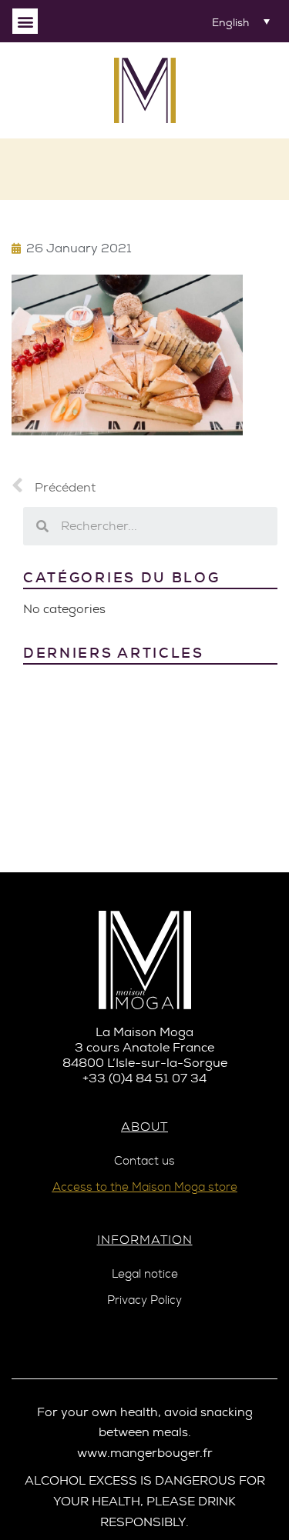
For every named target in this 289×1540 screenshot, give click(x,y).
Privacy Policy (144, 1300)
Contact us (144, 1161)
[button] (25, 21)
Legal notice (145, 1274)
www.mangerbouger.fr (145, 1453)
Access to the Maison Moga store (144, 1187)
